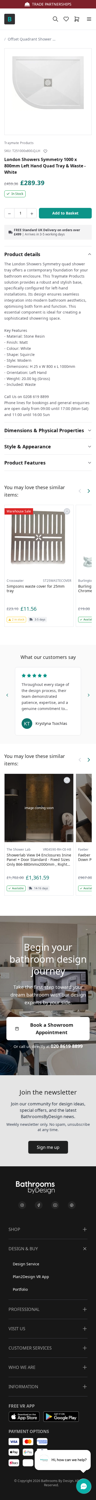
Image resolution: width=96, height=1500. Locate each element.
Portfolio (20, 1289)
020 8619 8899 (67, 1046)
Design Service (26, 1263)
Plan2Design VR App (31, 1276)
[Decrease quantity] (9, 213)
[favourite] (67, 19)
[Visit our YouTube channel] (55, 1205)
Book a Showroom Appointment (51, 1028)
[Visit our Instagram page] (22, 1205)
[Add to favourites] (45, 151)
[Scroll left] (80, 491)
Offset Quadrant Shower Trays (32, 39)
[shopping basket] (78, 19)
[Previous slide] (7, 694)
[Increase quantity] (32, 213)
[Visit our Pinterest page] (72, 1205)
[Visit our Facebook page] (39, 1205)
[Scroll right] (88, 491)
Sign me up (48, 1147)
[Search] (55, 19)
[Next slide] (88, 694)
